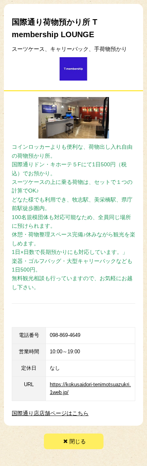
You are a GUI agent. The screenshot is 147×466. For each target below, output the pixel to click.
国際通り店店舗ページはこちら (50, 413)
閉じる (77, 441)
